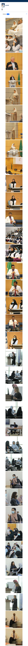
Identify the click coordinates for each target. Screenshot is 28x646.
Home (4, 14)
